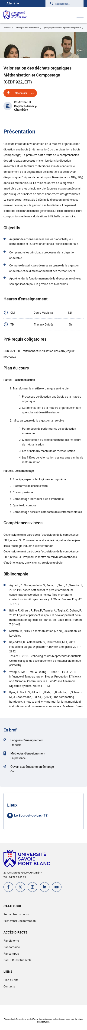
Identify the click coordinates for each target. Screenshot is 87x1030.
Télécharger (20, 93)
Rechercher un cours (16, 914)
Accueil (6, 27)
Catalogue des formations (27, 27)
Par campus (11, 953)
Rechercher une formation (19, 921)
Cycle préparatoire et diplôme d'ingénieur (62, 27)
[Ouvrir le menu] (80, 15)
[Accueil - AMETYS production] (15, 15)
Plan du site (10, 980)
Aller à (10, 3)
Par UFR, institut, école (17, 960)
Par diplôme (11, 940)
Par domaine (11, 947)
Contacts (9, 986)
